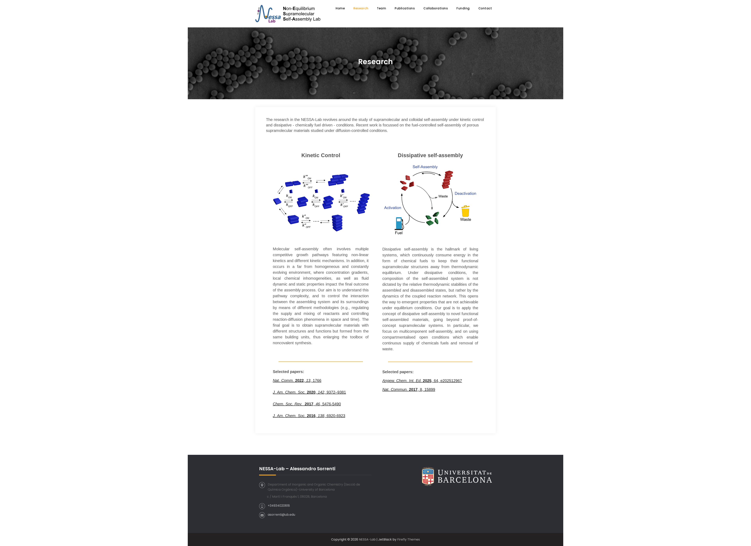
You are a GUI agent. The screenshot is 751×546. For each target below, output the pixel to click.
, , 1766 (297, 380)
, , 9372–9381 (309, 392)
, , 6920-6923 (309, 416)
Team (381, 8)
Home (340, 8)
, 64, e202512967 (422, 380)
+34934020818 (279, 505)
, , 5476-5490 (307, 404)
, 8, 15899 (408, 389)
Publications (405, 8)
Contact (485, 8)
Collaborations (435, 8)
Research (360, 8)
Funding (463, 8)
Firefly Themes (408, 539)
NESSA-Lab (367, 539)
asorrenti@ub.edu (281, 514)
